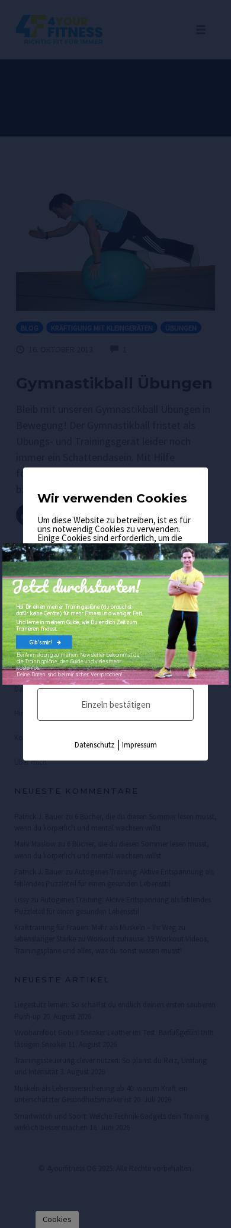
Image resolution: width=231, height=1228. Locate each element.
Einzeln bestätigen (115, 704)
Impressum (139, 745)
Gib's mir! (41, 642)
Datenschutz (94, 745)
